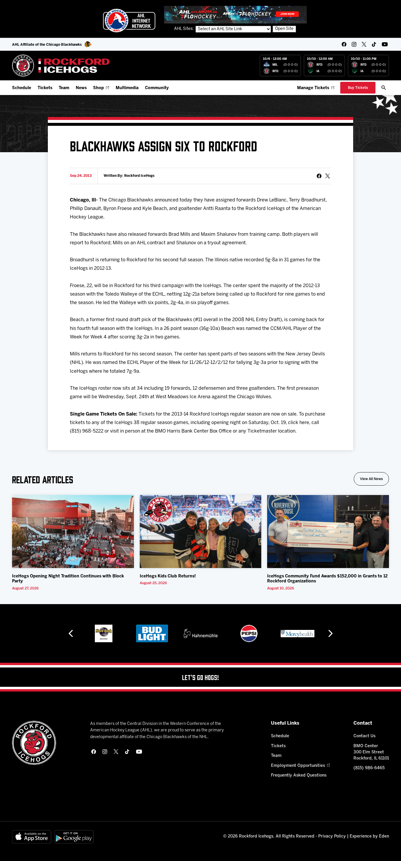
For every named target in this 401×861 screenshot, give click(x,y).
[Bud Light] (152, 633)
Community (157, 88)
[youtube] (384, 44)
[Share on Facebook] (319, 175)
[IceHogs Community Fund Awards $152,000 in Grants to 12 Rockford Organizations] (328, 531)
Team (64, 88)
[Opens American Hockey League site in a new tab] (129, 20)
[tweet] (327, 175)
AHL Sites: (184, 29)
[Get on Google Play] (74, 836)
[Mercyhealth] (297, 633)
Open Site (284, 29)
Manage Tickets (313, 88)
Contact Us (364, 736)
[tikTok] (374, 44)
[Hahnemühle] (201, 633)
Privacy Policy (332, 836)
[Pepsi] (249, 633)
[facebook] (344, 44)
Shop (98, 88)
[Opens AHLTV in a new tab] (235, 14)
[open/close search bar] (383, 87)
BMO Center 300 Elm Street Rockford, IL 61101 (371, 752)
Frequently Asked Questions (298, 775)
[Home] (61, 66)
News (81, 88)
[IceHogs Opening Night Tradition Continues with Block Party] (73, 531)
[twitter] (364, 44)
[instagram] (354, 44)
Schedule (21, 88)
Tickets (45, 88)
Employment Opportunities (298, 766)
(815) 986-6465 (369, 768)
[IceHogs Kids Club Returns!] (201, 531)
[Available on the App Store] (31, 836)
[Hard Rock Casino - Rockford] (103, 633)
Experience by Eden (369, 836)
